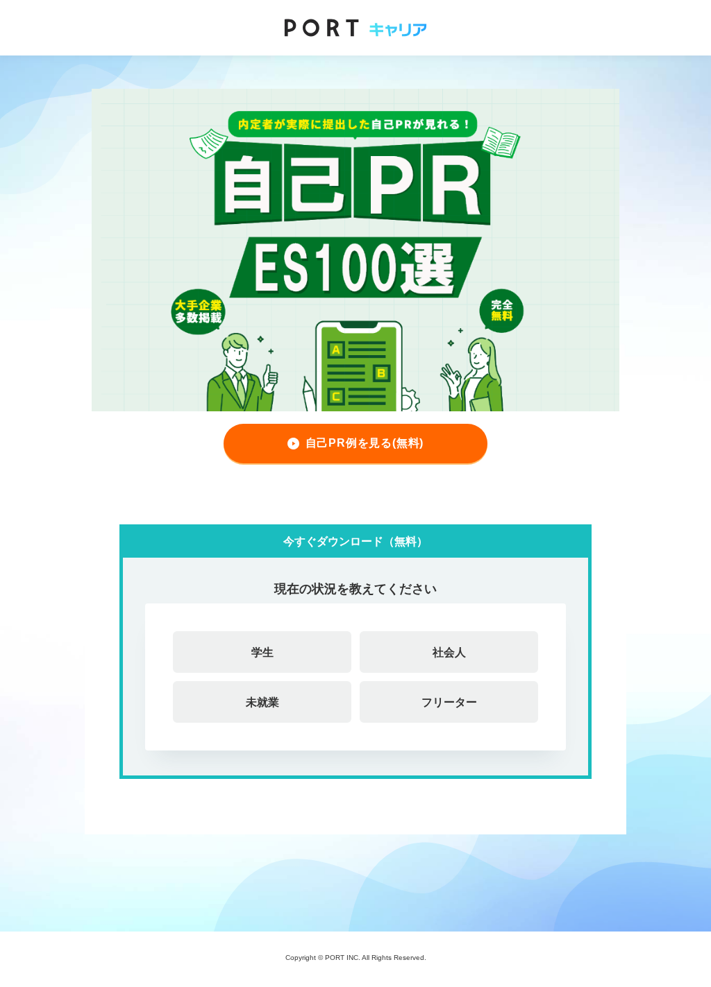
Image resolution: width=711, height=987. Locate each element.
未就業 (262, 702)
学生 (262, 652)
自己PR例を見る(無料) (365, 443)
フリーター (449, 702)
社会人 (449, 652)
